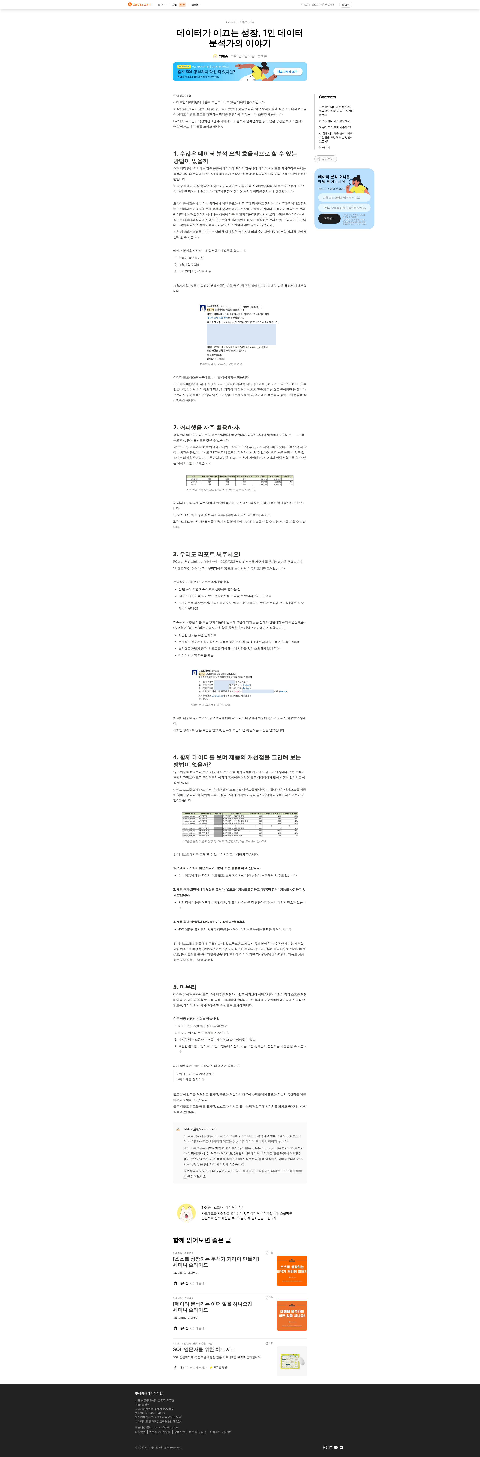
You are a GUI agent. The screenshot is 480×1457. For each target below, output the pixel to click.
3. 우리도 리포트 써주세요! (335, 127)
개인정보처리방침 (159, 1432)
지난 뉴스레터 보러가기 (332, 188)
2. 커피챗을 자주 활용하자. (335, 121)
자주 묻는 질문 (197, 1432)
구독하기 (329, 218)
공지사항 (179, 1432)
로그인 (346, 4)
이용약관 (140, 1432)
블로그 (315, 5)
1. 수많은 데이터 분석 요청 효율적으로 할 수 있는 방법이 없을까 (336, 110)
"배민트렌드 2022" (216, 562)
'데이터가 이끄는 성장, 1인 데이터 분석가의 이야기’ (243, 1141)
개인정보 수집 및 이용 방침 (354, 222)
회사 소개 (305, 5)
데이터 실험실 (328, 5)
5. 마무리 (324, 147)
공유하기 (328, 159)
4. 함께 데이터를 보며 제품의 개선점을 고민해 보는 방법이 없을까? (336, 137)
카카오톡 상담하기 (221, 1432)
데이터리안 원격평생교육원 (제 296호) (158, 1421)
